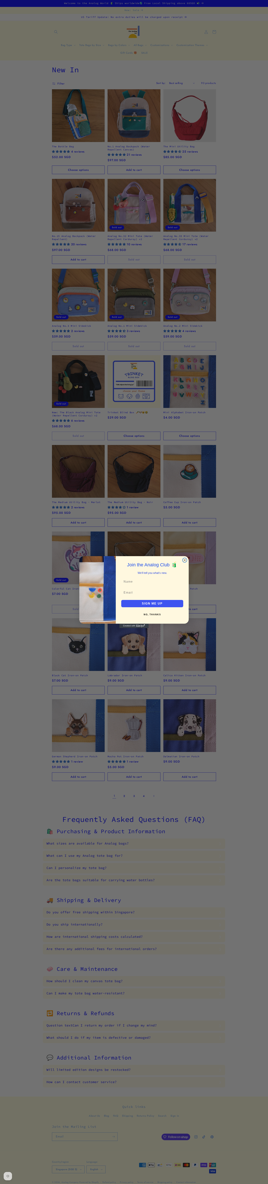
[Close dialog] (184, 560)
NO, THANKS (152, 614)
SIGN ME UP (152, 603)
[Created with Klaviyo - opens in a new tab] (134, 626)
